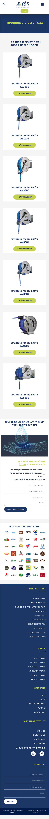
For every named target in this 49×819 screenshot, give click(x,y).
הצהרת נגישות (39, 712)
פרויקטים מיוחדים (37, 602)
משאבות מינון (39, 628)
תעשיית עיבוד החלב (36, 666)
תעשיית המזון (39, 658)
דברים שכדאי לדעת (36, 703)
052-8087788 (39, 743)
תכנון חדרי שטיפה (37, 636)
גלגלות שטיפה (39, 619)
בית (43, 695)
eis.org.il (41, 731)
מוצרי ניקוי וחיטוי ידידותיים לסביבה (30, 607)
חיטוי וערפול (40, 615)
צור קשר (41, 708)
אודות (42, 699)
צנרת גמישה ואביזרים (36, 632)
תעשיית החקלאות (37, 679)
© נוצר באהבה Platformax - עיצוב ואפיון (36, 812)
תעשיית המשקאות (37, 671)
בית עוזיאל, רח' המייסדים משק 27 (30, 748)
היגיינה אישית (39, 611)
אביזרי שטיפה (39, 598)
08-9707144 (39, 739)
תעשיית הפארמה (38, 675)
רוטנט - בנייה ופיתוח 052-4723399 (12, 811)
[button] (42, 4)
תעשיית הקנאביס (37, 662)
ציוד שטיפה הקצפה (36, 624)
